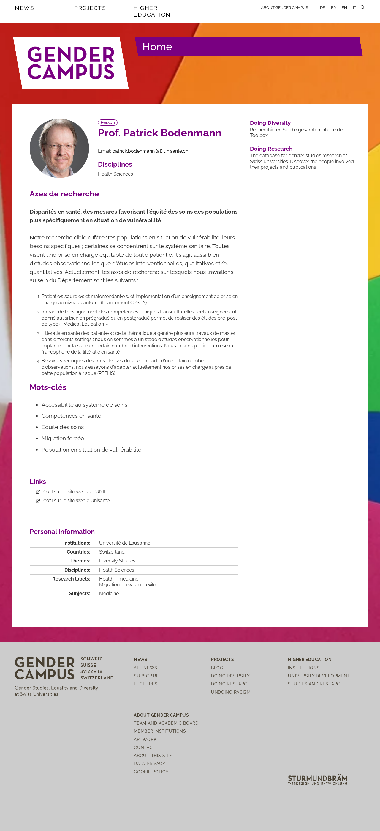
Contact (145, 747)
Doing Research (271, 148)
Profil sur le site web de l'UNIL (74, 491)
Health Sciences (115, 174)
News (24, 7)
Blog (217, 667)
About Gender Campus (284, 7)
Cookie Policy (151, 771)
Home (157, 46)
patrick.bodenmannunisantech (150, 151)
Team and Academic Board (166, 723)
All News (145, 667)
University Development (319, 675)
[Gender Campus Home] (71, 63)
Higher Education (152, 11)
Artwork (145, 739)
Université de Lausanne (124, 543)
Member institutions (160, 731)
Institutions (304, 667)
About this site (153, 755)
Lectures (146, 683)
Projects (90, 7)
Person (108, 122)
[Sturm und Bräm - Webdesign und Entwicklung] (317, 779)
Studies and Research (315, 683)
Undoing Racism (231, 692)
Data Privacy (149, 763)
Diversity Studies (117, 561)
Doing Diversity (270, 122)
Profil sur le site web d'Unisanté (76, 500)
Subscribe (146, 675)
